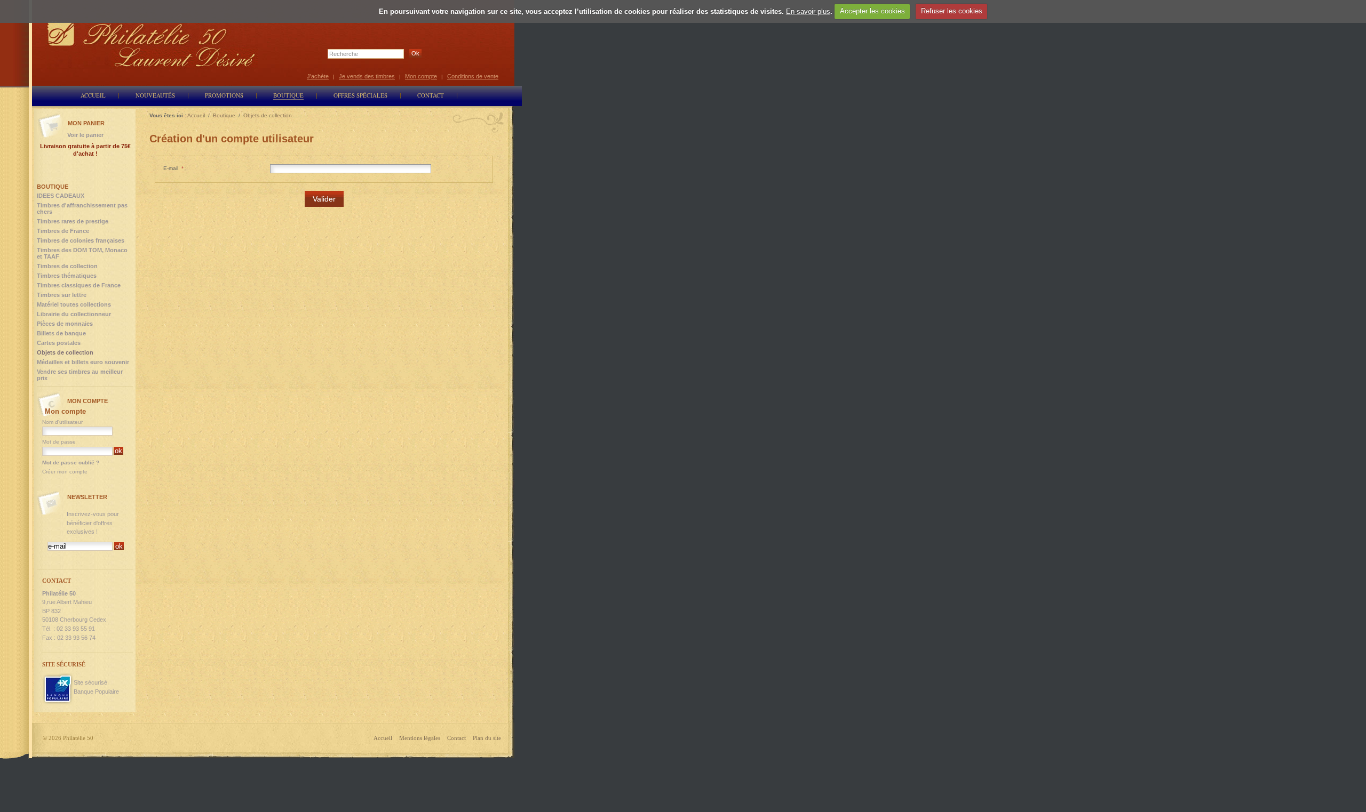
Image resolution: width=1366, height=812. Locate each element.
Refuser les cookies (951, 11)
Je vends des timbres (367, 76)
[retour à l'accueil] (151, 44)
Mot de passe (59, 442)
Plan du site (487, 738)
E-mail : (175, 168)
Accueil (383, 738)
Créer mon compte (65, 472)
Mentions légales (419, 738)
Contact (456, 738)
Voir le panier (85, 135)
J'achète (318, 76)
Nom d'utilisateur (62, 422)
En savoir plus (808, 11)
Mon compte (421, 76)
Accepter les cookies (872, 11)
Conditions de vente (472, 76)
